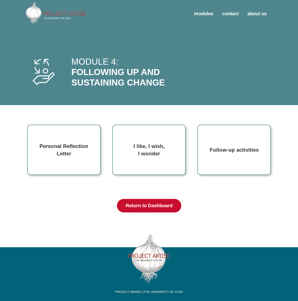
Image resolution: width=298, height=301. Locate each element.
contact (230, 13)
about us (257, 13)
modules (203, 13)
